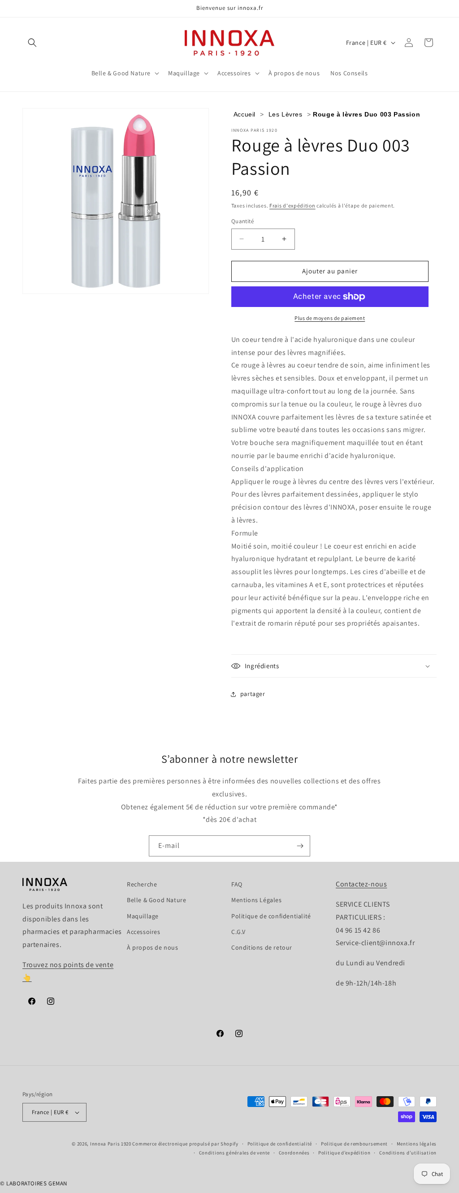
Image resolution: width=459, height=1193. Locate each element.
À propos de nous (152, 947)
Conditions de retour (261, 947)
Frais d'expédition (292, 205)
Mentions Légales (256, 900)
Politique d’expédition (344, 1153)
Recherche (142, 884)
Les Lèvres (285, 114)
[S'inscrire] (300, 845)
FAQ (236, 884)
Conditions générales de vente (234, 1153)
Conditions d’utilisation (408, 1153)
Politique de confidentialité (271, 916)
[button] (32, 42)
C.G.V (238, 932)
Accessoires (143, 932)
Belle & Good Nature (156, 900)
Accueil (244, 114)
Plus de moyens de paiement (329, 318)
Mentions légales (417, 1144)
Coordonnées (294, 1153)
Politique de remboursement (354, 1144)
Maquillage (143, 916)
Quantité (242, 221)
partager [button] (252, 694)
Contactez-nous (361, 884)
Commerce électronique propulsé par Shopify (185, 1144)
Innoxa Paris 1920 (110, 1144)
